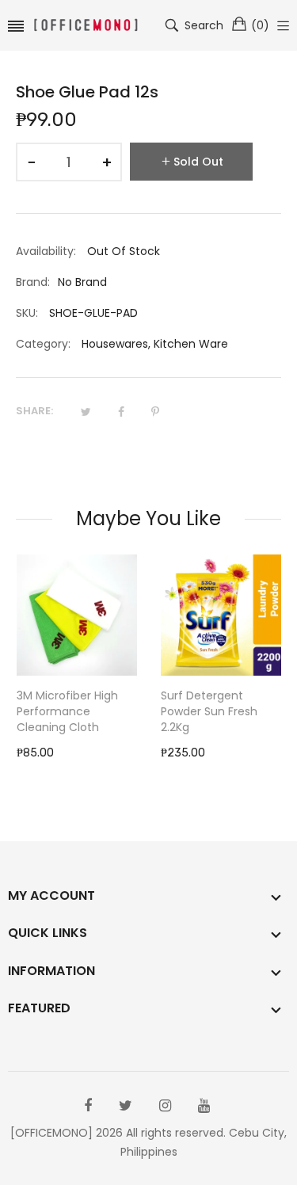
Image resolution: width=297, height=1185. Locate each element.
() (260, 25)
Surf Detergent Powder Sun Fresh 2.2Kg (209, 711)
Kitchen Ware (191, 344)
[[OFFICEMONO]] (85, 25)
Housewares (115, 344)
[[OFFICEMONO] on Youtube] (203, 1105)
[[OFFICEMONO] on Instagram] (165, 1105)
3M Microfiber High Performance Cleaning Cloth (67, 711)
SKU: (27, 313)
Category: (43, 344)
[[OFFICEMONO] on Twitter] (125, 1105)
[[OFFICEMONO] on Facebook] (87, 1105)
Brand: (33, 282)
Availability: (46, 251)
